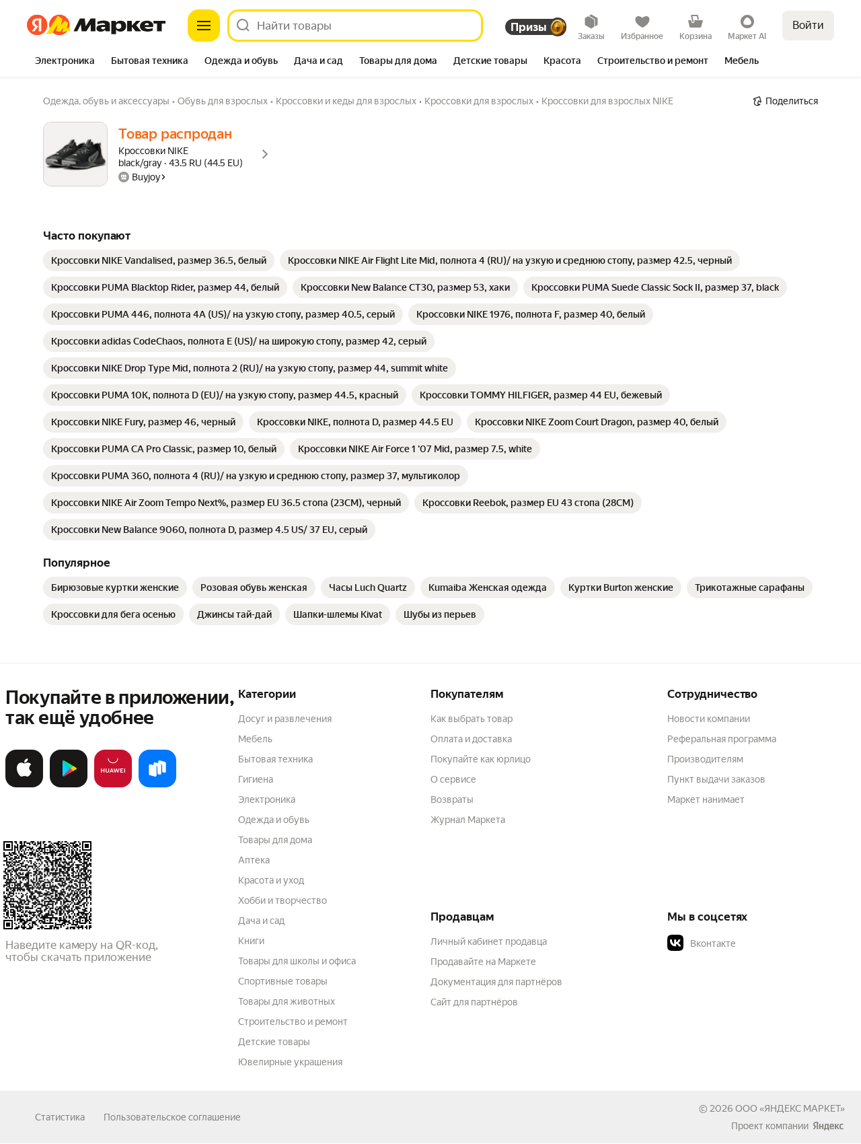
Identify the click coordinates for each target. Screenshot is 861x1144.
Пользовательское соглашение (172, 1117)
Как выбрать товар (471, 718)
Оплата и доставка (471, 739)
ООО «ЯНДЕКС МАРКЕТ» (790, 1108)
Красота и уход (271, 880)
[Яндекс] (828, 1125)
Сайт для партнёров (474, 1002)
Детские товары (274, 1041)
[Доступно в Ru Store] (157, 784)
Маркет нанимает (706, 799)
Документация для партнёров (496, 981)
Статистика (60, 1117)
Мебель (255, 739)
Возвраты (452, 799)
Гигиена (255, 779)
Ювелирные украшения (290, 1062)
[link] (158, 260)
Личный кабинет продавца (488, 941)
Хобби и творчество (282, 900)
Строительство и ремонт (293, 1021)
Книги (251, 940)
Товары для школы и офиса (297, 961)
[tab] (65, 62)
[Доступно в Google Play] (68, 784)
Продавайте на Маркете (483, 961)
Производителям (705, 759)
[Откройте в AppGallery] (113, 784)
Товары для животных (286, 1001)
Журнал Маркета (467, 819)
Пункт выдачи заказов (716, 779)
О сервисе (453, 779)
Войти (808, 25)
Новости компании (708, 718)
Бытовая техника (275, 759)
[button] (761, 943)
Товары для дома (275, 839)
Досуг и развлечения (285, 718)
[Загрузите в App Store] (24, 784)
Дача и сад (261, 920)
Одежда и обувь (273, 819)
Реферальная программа (721, 739)
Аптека (254, 860)
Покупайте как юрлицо (480, 759)
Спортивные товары (283, 981)
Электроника (266, 799)
